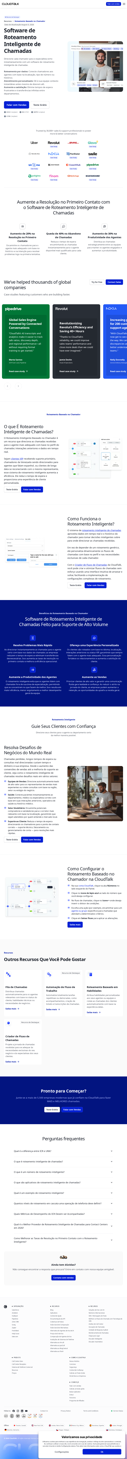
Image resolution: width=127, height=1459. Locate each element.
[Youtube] (26, 1411)
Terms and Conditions (90, 1411)
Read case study (17, 371)
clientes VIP (17, 458)
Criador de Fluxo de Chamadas (91, 564)
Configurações (62, 1451)
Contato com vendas (63, 1277)
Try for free (97, 282)
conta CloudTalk (85, 885)
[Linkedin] (22, 1411)
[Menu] (124, 3)
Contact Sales (114, 282)
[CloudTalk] (10, 4)
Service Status (118, 1411)
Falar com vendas (113, 4)
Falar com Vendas (16, 104)
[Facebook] (14, 1411)
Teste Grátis (40, 104)
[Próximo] (18, 386)
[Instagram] (18, 1411)
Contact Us (44, 1411)
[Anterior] (7, 386)
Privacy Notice (66, 1411)
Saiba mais (75, 924)
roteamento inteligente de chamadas (101, 530)
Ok (102, 1451)
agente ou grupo (79, 910)
